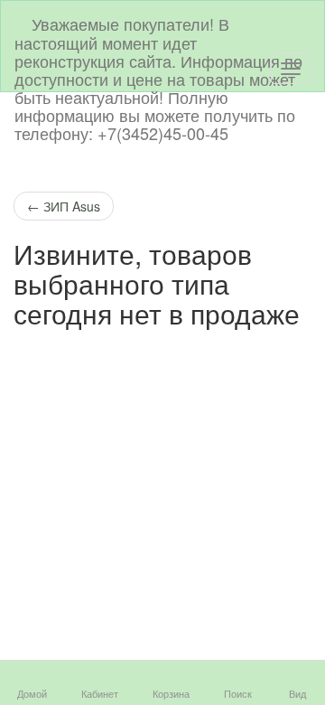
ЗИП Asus (63, 206)
